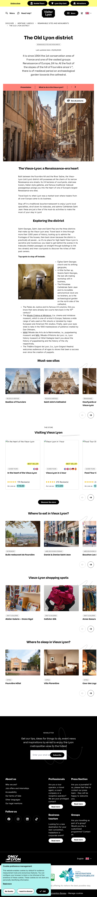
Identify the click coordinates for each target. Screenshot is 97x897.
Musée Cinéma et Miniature (39, 315)
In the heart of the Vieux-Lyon (22, 472)
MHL (38, 335)
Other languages (12, 799)
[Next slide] (75, 87)
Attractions (81, 3)
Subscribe (57, 755)
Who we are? (11, 784)
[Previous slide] (71, 87)
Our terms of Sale (13, 796)
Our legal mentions (13, 803)
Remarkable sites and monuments (53, 23)
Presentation (26, 87)
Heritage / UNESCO (26, 23)
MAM (25, 332)
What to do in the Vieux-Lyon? (51, 87)
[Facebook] (8, 819)
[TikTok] (36, 819)
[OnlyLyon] (13, 858)
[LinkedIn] (27, 819)
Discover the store (48, 502)
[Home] (48, 13)
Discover (9, 23)
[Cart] (82, 13)
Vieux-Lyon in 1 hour (56, 472)
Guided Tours (39, 3)
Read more (55, 806)
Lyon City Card (60, 3)
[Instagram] (18, 819)
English (80, 858)
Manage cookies (75, 893)
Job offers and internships (17, 788)
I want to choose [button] (25, 891)
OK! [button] (44, 891)
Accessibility (11, 792)
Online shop (15, 3)
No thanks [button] (9, 891)
